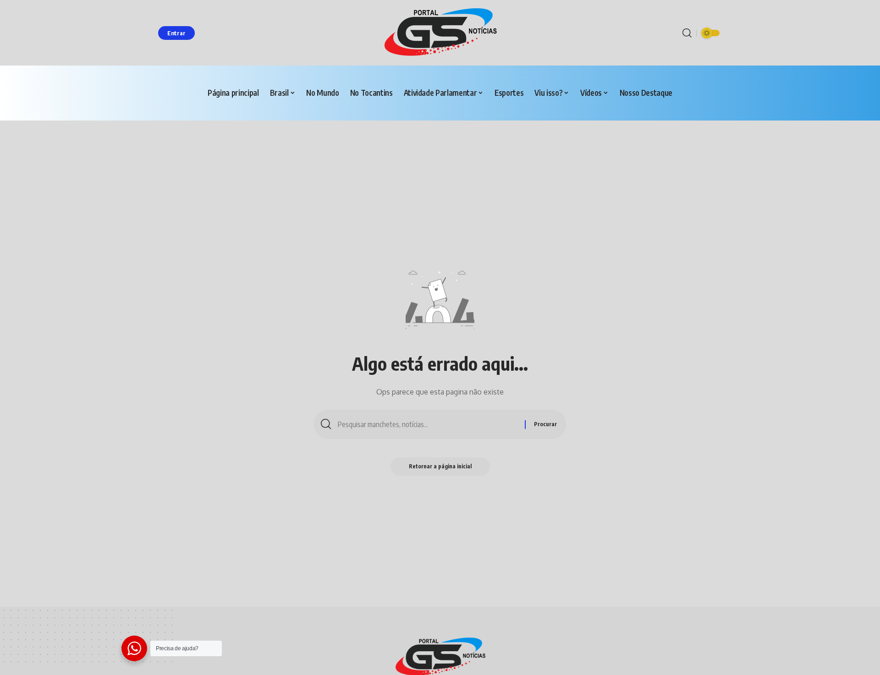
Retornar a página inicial (440, 466)
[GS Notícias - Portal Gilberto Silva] (440, 33)
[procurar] (687, 33)
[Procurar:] (428, 424)
